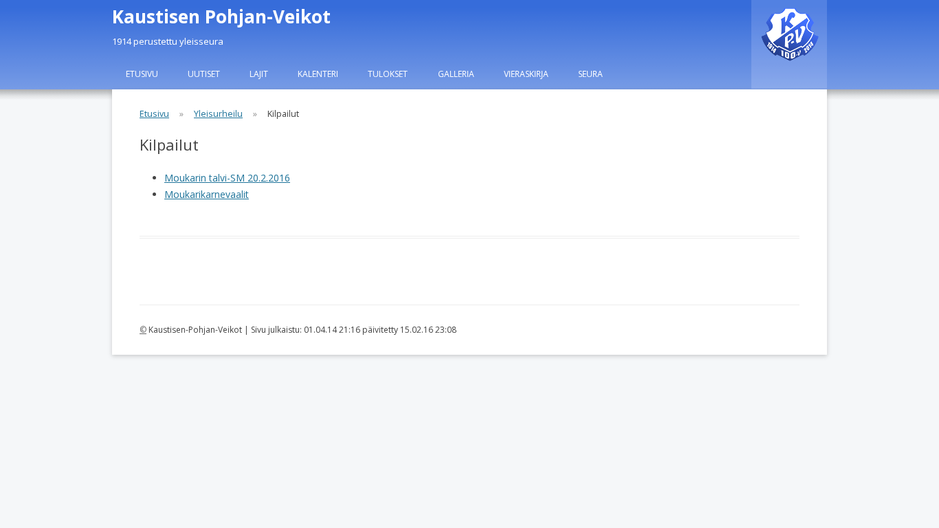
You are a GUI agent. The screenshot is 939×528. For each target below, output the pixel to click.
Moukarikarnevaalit (206, 194)
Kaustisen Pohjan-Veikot (221, 16)
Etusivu (142, 74)
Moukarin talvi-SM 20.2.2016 (227, 177)
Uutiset (204, 74)
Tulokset (388, 74)
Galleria (456, 74)
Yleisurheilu (218, 114)
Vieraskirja (526, 74)
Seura (590, 74)
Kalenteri (318, 74)
